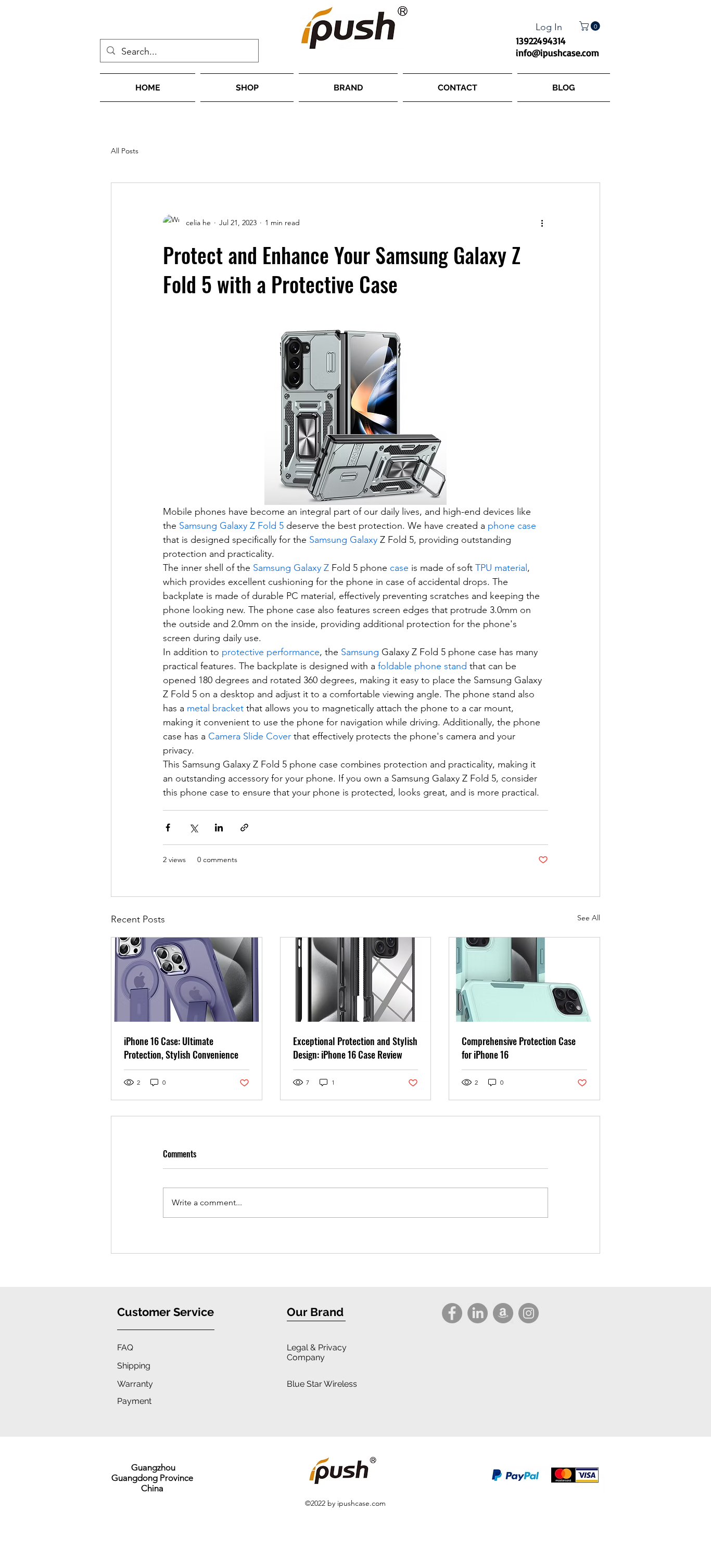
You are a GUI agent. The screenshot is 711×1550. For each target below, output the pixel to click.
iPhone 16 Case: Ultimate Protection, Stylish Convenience (181, 1047)
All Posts (124, 150)
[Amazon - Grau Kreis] (503, 1313)
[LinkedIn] (477, 1313)
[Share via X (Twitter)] (193, 827)
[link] (590, 26)
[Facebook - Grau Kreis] (452, 1313)
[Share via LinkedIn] (219, 827)
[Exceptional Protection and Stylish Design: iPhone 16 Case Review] (356, 979)
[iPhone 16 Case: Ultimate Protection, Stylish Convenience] (186, 979)
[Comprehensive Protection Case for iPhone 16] (524, 979)
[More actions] (542, 222)
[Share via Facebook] (168, 827)
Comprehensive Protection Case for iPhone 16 (519, 1047)
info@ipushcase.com (557, 52)
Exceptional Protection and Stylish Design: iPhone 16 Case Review (355, 1047)
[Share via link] (244, 827)
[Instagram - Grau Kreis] (528, 1313)
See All (588, 917)
